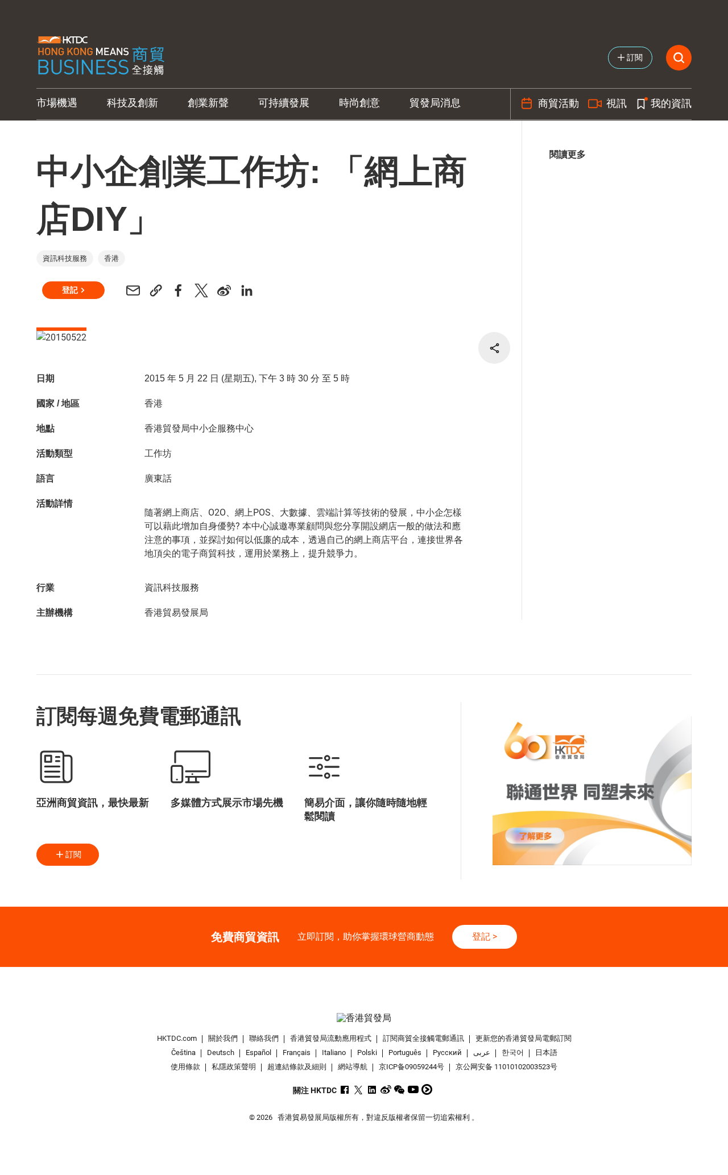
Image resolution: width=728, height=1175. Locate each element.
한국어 (513, 1052)
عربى (481, 1052)
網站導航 (352, 1066)
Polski (367, 1052)
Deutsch (220, 1052)
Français (297, 1052)
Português (404, 1052)
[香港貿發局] (364, 1017)
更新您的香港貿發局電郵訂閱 (523, 1038)
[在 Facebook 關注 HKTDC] (345, 1089)
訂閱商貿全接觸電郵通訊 (423, 1038)
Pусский (447, 1052)
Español (258, 1052)
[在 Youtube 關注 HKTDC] (413, 1089)
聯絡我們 (264, 1038)
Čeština (183, 1052)
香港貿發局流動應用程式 (330, 1038)
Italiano (334, 1052)
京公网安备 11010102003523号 (506, 1066)
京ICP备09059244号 (411, 1066)
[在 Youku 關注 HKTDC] (426, 1089)
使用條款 (185, 1066)
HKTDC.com (177, 1038)
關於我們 (223, 1038)
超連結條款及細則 (296, 1066)
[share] (494, 348)
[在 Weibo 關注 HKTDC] (385, 1089)
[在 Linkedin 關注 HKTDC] (372, 1089)
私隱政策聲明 (234, 1066)
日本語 (546, 1052)
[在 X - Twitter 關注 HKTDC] (358, 1089)
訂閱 (73, 854)
